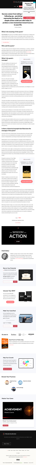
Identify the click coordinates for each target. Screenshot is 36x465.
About (9, 450)
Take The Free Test (7, 369)
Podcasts (20, 450)
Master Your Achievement (9, 421)
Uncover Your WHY (9, 291)
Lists (25, 450)
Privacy (28, 450)
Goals (12, 450)
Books (17, 450)
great (16, 220)
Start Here (6, 443)
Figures (23, 450)
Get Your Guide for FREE (26, 81)
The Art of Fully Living (19, 258)
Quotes (29, 51)
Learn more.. (11, 344)
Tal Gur (11, 253)
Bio (27, 51)
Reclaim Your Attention (27, 380)
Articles (14, 450)
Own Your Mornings (19, 387)
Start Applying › (18, 222)
